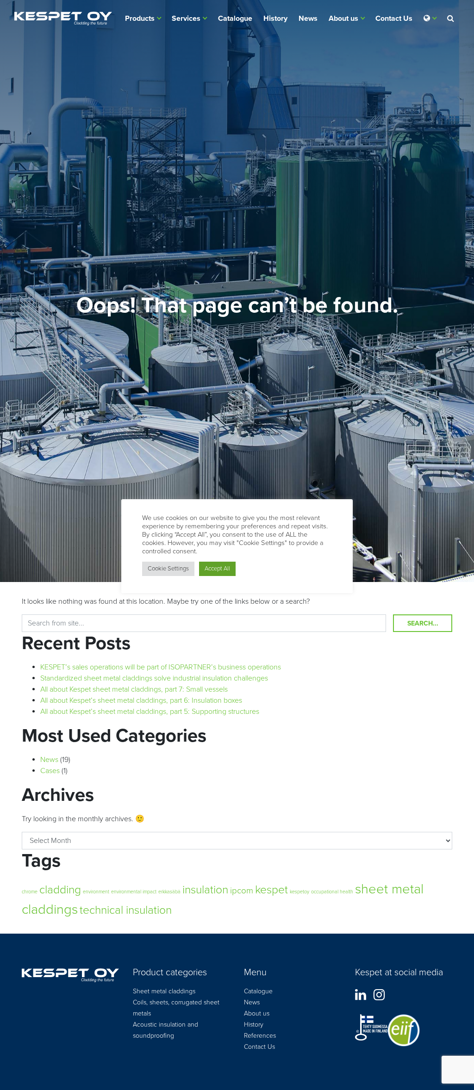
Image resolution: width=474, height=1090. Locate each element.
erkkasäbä (169, 892)
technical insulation (126, 910)
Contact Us (393, 18)
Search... (422, 623)
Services (186, 18)
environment (96, 892)
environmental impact (133, 892)
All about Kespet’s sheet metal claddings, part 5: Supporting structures (149, 711)
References (260, 1036)
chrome (29, 892)
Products (140, 18)
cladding (60, 890)
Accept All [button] (217, 568)
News (308, 18)
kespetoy (299, 892)
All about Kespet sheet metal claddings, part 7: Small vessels (134, 689)
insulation (205, 890)
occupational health (332, 892)
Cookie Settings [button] (168, 568)
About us (343, 18)
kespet (271, 890)
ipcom (241, 891)
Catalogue (235, 18)
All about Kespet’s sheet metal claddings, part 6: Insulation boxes (141, 700)
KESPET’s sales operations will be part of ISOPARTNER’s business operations (160, 667)
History (275, 18)
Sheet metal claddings (164, 991)
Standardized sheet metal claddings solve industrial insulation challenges (154, 678)
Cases (50, 770)
